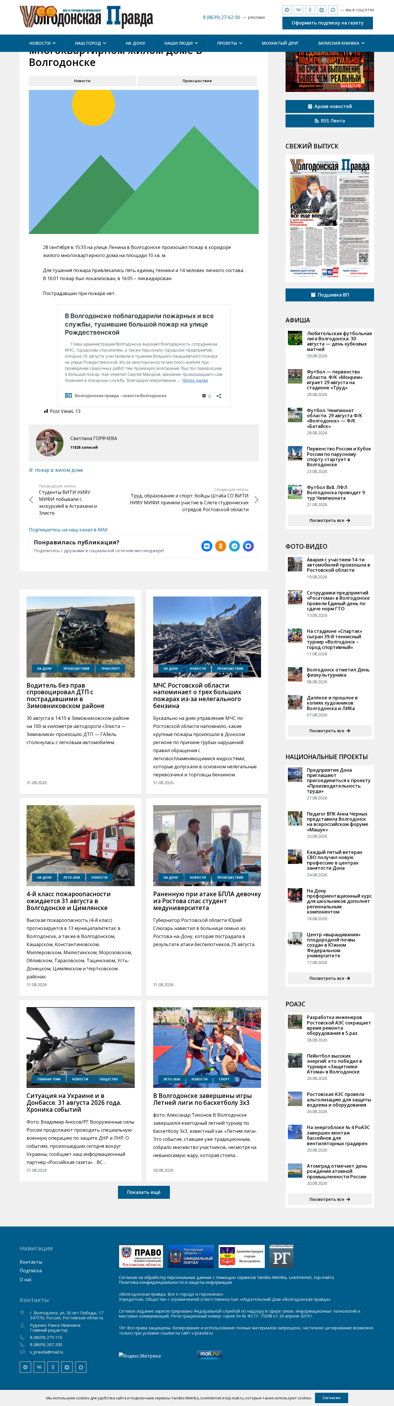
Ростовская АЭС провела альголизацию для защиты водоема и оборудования (339, 1099)
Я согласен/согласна (357, 1397)
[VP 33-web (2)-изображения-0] (330, 218)
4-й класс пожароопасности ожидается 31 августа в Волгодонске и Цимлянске (69, 901)
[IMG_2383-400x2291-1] (242, 1256)
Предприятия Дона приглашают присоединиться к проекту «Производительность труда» (339, 780)
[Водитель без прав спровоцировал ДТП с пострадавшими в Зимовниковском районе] (80, 637)
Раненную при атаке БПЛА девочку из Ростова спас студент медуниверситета (207, 901)
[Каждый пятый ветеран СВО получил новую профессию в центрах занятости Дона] (295, 857)
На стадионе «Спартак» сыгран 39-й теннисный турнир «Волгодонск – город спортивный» (334, 639)
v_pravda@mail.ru (46, 1352)
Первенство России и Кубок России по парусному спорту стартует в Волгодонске (339, 457)
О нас (26, 1279)
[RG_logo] (281, 1256)
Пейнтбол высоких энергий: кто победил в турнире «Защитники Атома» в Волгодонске (334, 1064)
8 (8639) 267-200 (46, 1344)
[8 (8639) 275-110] (25, 1337)
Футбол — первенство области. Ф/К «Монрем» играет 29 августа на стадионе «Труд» (335, 380)
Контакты (31, 1262)
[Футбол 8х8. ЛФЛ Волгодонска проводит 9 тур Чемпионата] (295, 492)
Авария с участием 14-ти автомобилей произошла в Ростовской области (338, 564)
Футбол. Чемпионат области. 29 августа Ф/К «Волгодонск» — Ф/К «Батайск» (334, 418)
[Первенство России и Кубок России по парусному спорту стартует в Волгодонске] (295, 453)
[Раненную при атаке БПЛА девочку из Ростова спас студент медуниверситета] (207, 845)
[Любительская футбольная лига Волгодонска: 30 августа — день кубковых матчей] (295, 338)
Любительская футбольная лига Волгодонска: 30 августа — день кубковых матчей (339, 341)
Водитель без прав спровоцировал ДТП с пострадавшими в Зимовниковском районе (65, 695)
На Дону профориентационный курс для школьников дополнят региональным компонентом (339, 901)
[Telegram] (287, 9)
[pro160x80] (191, 1256)
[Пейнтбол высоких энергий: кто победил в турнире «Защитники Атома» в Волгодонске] (295, 1060)
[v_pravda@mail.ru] (25, 1352)
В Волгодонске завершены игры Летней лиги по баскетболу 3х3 (202, 1099)
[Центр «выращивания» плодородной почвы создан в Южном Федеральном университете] (295, 939)
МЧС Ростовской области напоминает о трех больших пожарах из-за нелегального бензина (197, 695)
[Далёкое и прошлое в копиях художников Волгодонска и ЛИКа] (295, 702)
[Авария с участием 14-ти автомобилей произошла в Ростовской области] (295, 564)
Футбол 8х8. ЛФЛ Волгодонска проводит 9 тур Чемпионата (336, 492)
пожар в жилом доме (59, 470)
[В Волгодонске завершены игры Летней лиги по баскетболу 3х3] (207, 1047)
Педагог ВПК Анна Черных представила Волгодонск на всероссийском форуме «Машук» (337, 822)
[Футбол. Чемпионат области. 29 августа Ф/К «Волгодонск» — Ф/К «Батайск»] (295, 415)
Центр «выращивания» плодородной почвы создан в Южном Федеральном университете (334, 945)
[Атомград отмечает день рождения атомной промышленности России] (295, 1170)
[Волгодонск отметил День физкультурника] (295, 674)
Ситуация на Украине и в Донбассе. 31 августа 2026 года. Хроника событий (74, 1103)
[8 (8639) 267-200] (25, 1344)
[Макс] (333, 9)
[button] (53, 43)
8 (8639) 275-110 (46, 1337)
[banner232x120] (141, 1256)
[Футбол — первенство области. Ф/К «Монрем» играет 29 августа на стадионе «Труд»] (295, 376)
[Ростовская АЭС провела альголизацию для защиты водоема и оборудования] (295, 1099)
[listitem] (206, 546)
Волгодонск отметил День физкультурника (338, 672)
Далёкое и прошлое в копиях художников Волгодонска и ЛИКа (332, 703)
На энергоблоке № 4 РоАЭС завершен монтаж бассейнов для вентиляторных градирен (338, 1135)
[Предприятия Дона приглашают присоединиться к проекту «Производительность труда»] (295, 774)
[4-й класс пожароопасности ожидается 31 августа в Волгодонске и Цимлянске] (80, 845)
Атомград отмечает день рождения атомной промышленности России (337, 1171)
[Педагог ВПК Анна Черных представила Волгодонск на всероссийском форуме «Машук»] (295, 818)
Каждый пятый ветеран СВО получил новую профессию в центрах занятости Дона (334, 860)
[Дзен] (321, 9)
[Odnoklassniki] (310, 9)
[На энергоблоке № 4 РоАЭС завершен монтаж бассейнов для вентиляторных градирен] (295, 1132)
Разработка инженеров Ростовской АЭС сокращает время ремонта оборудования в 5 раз (339, 1025)
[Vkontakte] (298, 9)
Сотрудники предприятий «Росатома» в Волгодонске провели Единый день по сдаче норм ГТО (338, 601)
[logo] (86, 17)
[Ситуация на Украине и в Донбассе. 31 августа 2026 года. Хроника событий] (80, 1047)
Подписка (31, 1270)
